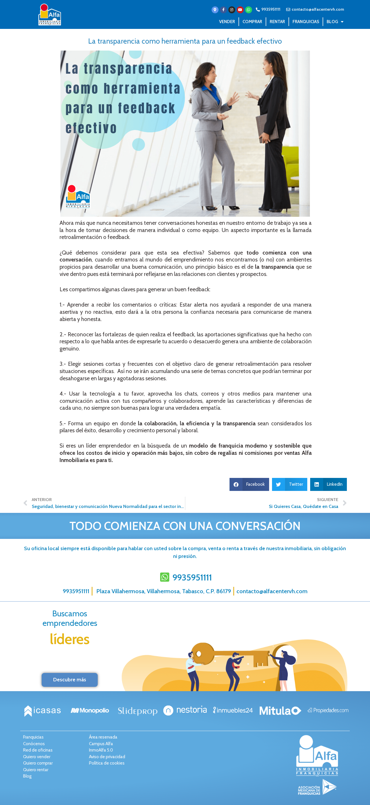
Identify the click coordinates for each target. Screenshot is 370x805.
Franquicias (306, 21)
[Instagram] (231, 9)
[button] (249, 484)
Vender (227, 21)
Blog (332, 21)
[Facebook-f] (223, 9)
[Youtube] (240, 9)
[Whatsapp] (248, 9)
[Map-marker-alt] (215, 9)
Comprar (252, 21)
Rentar (277, 21)
